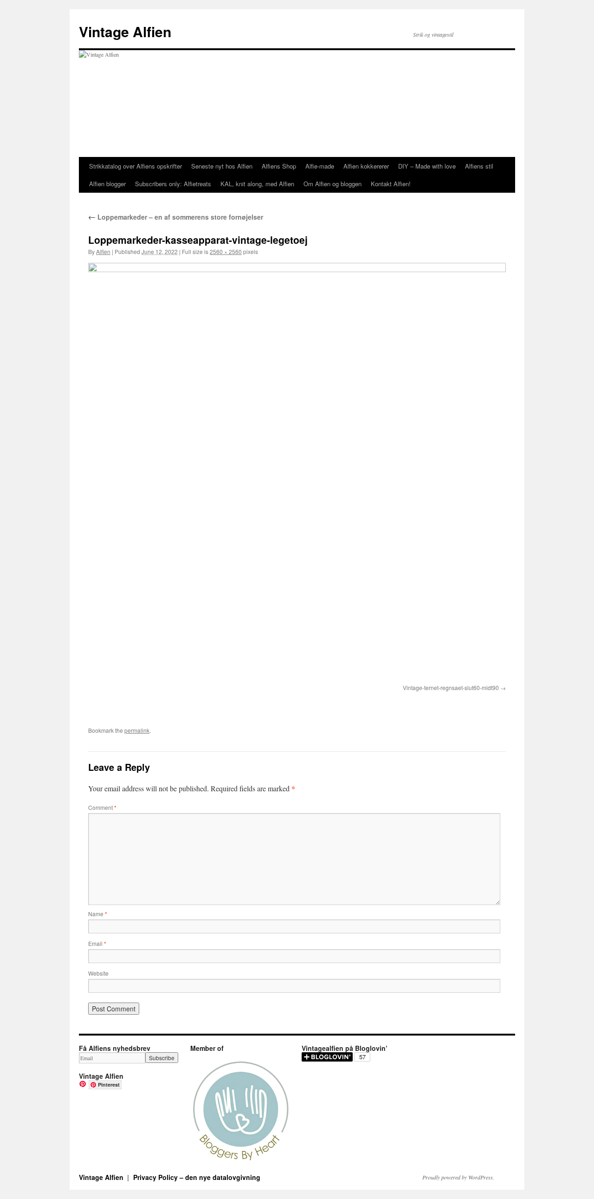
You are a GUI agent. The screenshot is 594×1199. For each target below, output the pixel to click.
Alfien (103, 251)
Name (97, 914)
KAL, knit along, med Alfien (257, 183)
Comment (102, 807)
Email (97, 943)
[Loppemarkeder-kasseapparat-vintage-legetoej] (297, 472)
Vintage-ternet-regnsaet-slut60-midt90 (451, 687)
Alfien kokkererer (366, 166)
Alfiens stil (479, 166)
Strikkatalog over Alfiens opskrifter (135, 166)
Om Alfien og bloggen (332, 183)
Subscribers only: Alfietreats (173, 183)
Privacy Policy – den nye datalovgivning (196, 1177)
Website (98, 973)
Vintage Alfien (125, 31)
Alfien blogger (107, 183)
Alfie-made (319, 166)
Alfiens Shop (279, 166)
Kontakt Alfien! (391, 183)
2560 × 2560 (226, 251)
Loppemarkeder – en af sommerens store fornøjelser (175, 217)
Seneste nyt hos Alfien (221, 166)
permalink (136, 730)
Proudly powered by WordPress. (458, 1177)
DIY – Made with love (427, 166)
